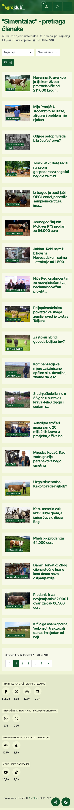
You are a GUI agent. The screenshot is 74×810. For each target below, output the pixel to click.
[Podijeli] (55, 801)
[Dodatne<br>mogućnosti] (65, 801)
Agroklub (34, 798)
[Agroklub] (13, 6)
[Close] (57, 6)
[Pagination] (48, 663)
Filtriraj (8, 62)
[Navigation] (67, 6)
